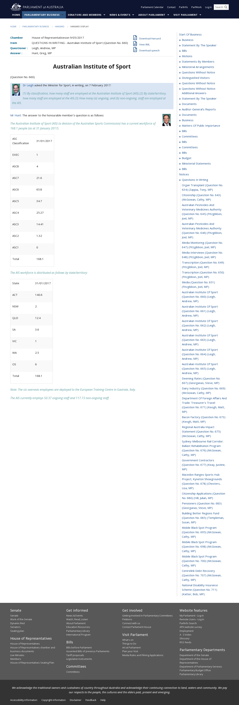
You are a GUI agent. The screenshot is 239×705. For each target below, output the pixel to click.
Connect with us (131, 623)
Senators (15, 627)
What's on (128, 640)
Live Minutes (17, 655)
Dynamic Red (17, 623)
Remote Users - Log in (192, 619)
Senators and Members (85, 14)
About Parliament (151, 14)
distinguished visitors (196, 78)
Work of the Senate (21, 619)
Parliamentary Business (42, 14)
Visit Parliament (185, 14)
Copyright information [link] (53, 700)
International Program (78, 634)
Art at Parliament (131, 647)
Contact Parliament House (136, 627)
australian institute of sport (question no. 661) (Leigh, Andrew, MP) (200, 311)
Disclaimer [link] (75, 700)
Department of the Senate (194, 655)
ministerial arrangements (198, 67)
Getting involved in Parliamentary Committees (147, 615)
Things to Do (129, 643)
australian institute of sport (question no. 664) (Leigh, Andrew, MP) (200, 354)
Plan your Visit (130, 651)
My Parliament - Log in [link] (192, 615)
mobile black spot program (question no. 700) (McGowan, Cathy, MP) (201, 560)
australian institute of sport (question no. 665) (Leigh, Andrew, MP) (200, 368)
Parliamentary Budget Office (195, 670)
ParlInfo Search (188, 623)
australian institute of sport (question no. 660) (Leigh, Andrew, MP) (200, 296)
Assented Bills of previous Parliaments (87, 651)
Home (16, 14)
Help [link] (103, 700)
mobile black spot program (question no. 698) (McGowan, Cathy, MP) (201, 546)
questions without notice (198, 72)
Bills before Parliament (79, 647)
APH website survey (191, 627)
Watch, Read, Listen (77, 619)
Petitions (127, 619)
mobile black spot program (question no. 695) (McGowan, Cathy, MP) (201, 532)
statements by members (198, 61)
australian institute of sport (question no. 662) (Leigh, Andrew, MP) (200, 325)
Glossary (184, 638)
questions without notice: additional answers (199, 91)
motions (187, 56)
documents (189, 104)
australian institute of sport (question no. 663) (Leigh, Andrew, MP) (200, 339)
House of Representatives (25, 643)
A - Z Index (185, 634)
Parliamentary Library (78, 631)
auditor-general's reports (199, 109)
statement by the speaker (199, 45)
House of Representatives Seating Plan (32, 662)
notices (184, 174)
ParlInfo (183, 7)
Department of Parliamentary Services (201, 666)
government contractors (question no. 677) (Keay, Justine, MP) (203, 464)
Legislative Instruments (79, 659)
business (187, 40)
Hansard (59, 26)
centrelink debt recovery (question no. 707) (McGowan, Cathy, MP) (201, 575)
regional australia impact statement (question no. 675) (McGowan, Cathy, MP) (201, 431)
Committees (73, 671)
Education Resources (78, 627)
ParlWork (196, 7)
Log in (208, 7)
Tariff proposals (75, 655)
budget (186, 158)
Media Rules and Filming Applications (142, 655)
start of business (190, 34)
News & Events (120, 14)
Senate (14, 615)
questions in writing (195, 180)
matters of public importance (201, 125)
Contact (171, 7)
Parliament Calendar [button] (152, 7)
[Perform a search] (226, 7)
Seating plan (17, 631)
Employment (186, 631)
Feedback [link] (91, 700)
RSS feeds (185, 642)
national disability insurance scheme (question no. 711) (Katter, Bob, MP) (200, 589)
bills (184, 50)
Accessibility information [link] (23, 700)
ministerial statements (196, 163)
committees (190, 136)
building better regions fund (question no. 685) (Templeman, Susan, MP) (203, 517)
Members (15, 659)
